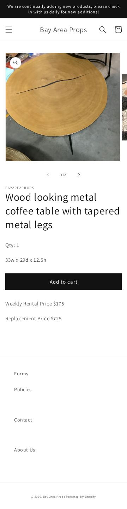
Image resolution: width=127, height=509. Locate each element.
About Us (24, 450)
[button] (9, 29)
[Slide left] (48, 174)
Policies (23, 389)
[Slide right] (79, 174)
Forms (21, 373)
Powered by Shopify (81, 496)
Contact (23, 420)
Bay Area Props (54, 496)
